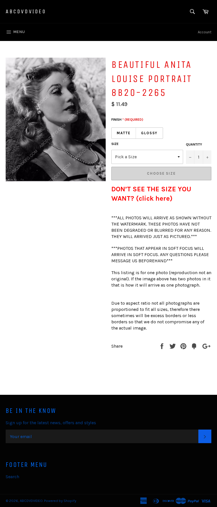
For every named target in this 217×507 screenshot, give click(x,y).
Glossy (149, 133)
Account (204, 32)
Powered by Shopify (60, 501)
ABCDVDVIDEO (26, 11)
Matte (124, 133)
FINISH (127, 120)
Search (12, 476)
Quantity (194, 144)
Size (115, 144)
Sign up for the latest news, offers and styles (51, 422)
